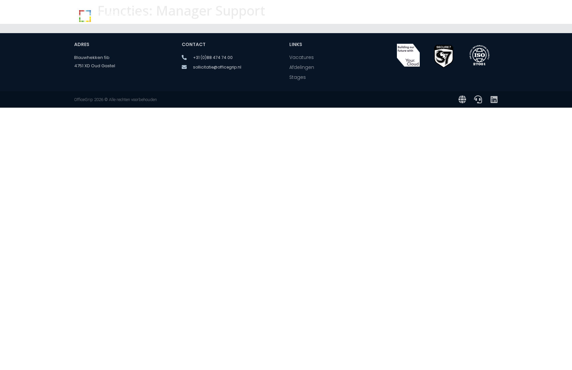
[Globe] (462, 99)
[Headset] (478, 99)
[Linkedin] (494, 99)
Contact (481, 16)
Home (277, 16)
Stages (449, 16)
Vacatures (311, 16)
